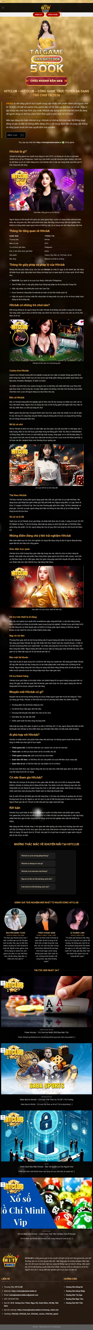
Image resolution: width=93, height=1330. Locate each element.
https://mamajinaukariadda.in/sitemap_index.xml (37, 1310)
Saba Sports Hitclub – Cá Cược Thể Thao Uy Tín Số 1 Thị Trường (46, 1100)
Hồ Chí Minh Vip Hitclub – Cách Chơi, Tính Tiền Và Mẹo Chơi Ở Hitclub (46, 1234)
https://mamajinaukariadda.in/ (49, 142)
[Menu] (3, 7)
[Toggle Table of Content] (20, 135)
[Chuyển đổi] (21, 855)
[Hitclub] (46, 7)
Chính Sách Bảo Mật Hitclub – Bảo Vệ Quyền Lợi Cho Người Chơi (46, 1167)
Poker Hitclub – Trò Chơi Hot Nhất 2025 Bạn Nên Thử (47, 1032)
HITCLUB (18, 1287)
